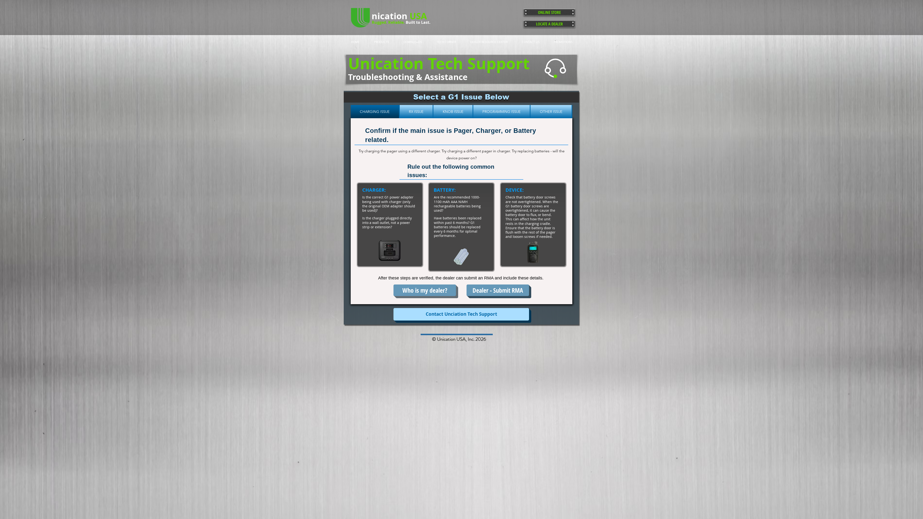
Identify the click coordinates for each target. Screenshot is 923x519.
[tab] (375, 111)
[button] (461, 314)
